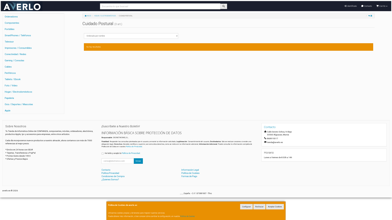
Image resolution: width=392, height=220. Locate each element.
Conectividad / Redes (15, 54)
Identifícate (352, 6)
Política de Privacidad (134, 147)
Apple (7, 110)
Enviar (138, 161)
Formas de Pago (189, 176)
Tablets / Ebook (13, 79)
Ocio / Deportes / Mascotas (19, 104)
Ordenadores (11, 16)
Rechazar (259, 207)
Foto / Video (11, 85)
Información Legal (190, 170)
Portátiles (9, 29)
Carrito (382, 6)
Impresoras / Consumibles (18, 48)
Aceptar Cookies (275, 207)
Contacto (368, 6)
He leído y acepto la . (122, 153)
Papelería (9, 98)
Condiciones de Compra (113, 176)
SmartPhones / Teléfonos (18, 35)
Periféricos (10, 73)
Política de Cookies (187, 216)
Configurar (246, 207)
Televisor (9, 41)
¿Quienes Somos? (110, 179)
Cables (8, 66)
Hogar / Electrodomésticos (18, 91)
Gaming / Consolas (14, 60)
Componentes (12, 23)
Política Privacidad (110, 173)
